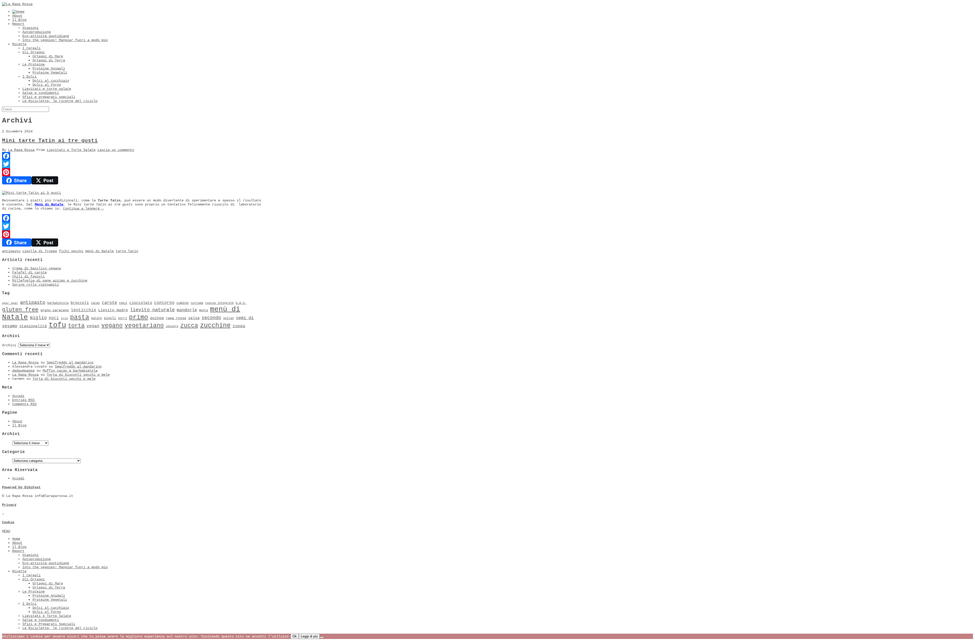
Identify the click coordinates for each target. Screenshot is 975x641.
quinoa (157, 318)
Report (18, 24)
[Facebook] (131, 156)
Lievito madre (113, 310)
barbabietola (58, 303)
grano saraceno (54, 310)
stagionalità (33, 326)
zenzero (172, 326)
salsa (194, 318)
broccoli (80, 303)
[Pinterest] (131, 172)
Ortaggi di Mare (47, 56)
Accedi (18, 396)
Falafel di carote (29, 272)
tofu (57, 325)
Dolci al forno (46, 85)
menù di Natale (99, 251)
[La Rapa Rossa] (17, 4)
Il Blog (19, 20)
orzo (64, 318)
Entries (23, 400)
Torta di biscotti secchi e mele (78, 375)
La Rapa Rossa (21, 150)
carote (109, 302)
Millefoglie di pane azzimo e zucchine (49, 281)
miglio (38, 317)
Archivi (9, 345)
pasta (79, 317)
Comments (24, 404)
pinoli (110, 318)
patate (96, 318)
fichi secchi (71, 251)
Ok (294, 636)
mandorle (187, 310)
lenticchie (83, 310)
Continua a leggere (83, 208)
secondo (211, 317)
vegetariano (144, 325)
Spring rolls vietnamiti (35, 285)
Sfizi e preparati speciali (48, 97)
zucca (189, 325)
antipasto (11, 251)
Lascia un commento (116, 150)
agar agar (10, 303)
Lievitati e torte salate (46, 89)
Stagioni (30, 28)
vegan (93, 326)
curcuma (197, 303)
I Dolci (29, 77)
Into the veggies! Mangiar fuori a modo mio (65, 40)
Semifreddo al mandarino (70, 362)
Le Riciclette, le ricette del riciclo (60, 101)
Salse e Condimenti (40, 620)
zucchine (215, 325)
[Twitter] (131, 164)
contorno (164, 303)
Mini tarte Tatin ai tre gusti (50, 141)
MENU (6, 531)
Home (16, 539)
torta (76, 326)
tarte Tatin (127, 251)
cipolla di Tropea (39, 251)
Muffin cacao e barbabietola (70, 371)
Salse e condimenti (40, 93)
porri (122, 318)
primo (138, 317)
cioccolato (140, 303)
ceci (123, 303)
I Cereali (31, 48)
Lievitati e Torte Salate (71, 150)
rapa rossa (176, 318)
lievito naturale (152, 310)
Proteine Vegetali (49, 73)
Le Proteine (33, 64)
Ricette (19, 44)
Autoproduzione (36, 32)
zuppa (239, 326)
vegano (112, 325)
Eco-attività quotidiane (45, 36)
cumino (182, 303)
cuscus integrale (219, 303)
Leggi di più (309, 636)
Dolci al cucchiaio (50, 81)
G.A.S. (241, 303)
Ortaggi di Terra (48, 60)
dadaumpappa (23, 371)
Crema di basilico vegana (36, 268)
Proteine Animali (48, 68)
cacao (95, 303)
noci (54, 318)
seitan (228, 318)
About (17, 16)
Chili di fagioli (28, 276)
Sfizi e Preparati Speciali (48, 624)
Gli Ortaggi (33, 52)
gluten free (20, 310)
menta (203, 310)
